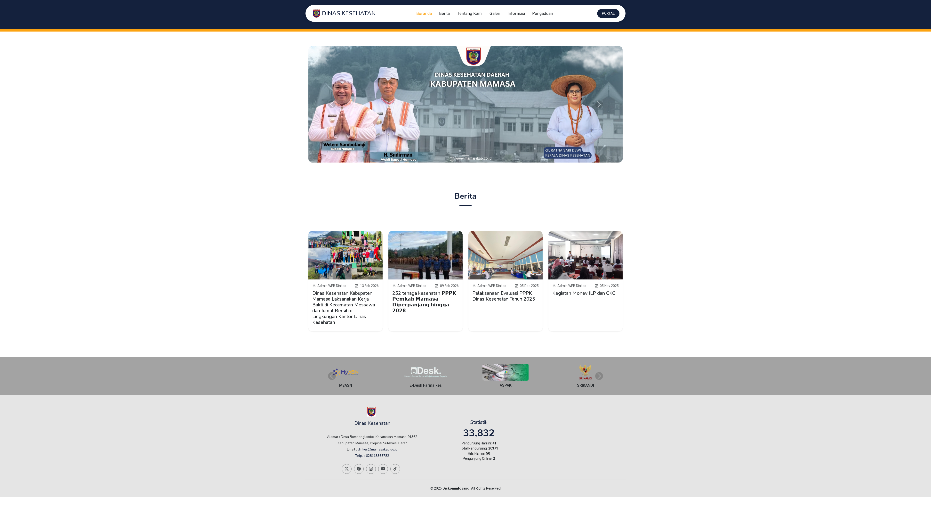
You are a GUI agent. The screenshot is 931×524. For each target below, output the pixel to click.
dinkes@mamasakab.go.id (378, 449)
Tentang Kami (469, 13)
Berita (444, 13)
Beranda (424, 13)
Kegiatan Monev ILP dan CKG (584, 293)
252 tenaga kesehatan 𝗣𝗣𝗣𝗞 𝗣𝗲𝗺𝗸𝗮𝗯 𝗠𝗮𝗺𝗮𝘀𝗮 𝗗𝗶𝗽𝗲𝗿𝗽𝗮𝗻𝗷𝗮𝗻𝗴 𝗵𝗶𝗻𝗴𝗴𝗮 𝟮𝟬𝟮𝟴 (424, 302)
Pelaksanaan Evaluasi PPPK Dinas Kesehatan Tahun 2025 (503, 296)
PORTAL (608, 13)
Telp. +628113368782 (372, 455)
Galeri (495, 13)
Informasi (516, 13)
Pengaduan (542, 13)
